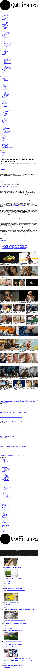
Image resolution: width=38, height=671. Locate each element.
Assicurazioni (6, 57)
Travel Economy (6, 94)
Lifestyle (3, 26)
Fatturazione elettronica (5, 525)
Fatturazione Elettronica (7, 60)
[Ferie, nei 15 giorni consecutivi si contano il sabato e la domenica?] (20, 590)
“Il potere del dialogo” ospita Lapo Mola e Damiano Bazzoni (9, 427)
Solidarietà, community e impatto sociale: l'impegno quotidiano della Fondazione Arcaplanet (14, 431)
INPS (3, 506)
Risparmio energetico (7, 45)
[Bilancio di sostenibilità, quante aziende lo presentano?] (20, 628)
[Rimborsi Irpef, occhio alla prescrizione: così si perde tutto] (20, 621)
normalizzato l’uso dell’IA (19, 214)
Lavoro (3, 85)
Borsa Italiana (6, 47)
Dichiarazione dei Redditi (8, 59)
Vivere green (6, 46)
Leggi (5, 18)
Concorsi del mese (5, 146)
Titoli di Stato (6, 51)
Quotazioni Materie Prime (8, 68)
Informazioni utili (4, 467)
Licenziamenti (4, 517)
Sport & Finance (4, 30)
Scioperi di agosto (5, 144)
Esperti (3, 73)
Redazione (3, 500)
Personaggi (3, 35)
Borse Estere (6, 52)
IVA (2, 516)
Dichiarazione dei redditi (6, 505)
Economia (3, 12)
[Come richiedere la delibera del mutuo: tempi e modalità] (20, 663)
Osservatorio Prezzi (5, 103)
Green (3, 39)
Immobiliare (4, 24)
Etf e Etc (5, 48)
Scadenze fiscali (4, 145)
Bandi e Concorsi (6, 21)
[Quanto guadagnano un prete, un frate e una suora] (20, 562)
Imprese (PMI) (6, 15)
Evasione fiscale (6, 465)
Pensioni (3, 19)
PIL (2, 524)
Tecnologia (3, 69)
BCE (3, 520)
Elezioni (5, 37)
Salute (3, 72)
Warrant (5, 50)
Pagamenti (3, 507)
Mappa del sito (11, 545)
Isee (2, 526)
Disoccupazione (6, 477)
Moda (5, 28)
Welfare (3, 512)
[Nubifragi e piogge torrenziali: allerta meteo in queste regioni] (20, 615)
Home (3, 154)
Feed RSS (15, 545)
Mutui (5, 61)
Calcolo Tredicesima (7, 65)
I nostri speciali (4, 120)
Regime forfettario (7, 466)
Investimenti (6, 14)
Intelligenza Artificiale (7, 71)
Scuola (3, 508)
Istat (2, 523)
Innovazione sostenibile (7, 43)
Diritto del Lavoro (7, 22)
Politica (3, 36)
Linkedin (3, 172)
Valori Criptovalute (7, 67)
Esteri (3, 38)
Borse (3, 112)
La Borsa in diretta (5, 143)
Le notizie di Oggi (5, 531)
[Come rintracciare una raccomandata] (20, 597)
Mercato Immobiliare (5, 479)
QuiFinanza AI (4, 23)
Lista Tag (3, 532)
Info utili (3, 31)
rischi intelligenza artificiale (14, 186)
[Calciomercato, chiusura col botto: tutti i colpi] (20, 636)
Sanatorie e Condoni (5, 514)
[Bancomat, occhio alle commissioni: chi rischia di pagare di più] (20, 660)
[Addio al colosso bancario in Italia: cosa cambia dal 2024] (20, 586)
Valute (5, 53)
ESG (4, 41)
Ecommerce (4, 510)
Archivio (18, 545)
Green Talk (5, 42)
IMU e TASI (4, 522)
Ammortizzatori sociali (5, 515)
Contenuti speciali (3, 545)
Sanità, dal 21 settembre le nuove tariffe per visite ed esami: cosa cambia (11, 417)
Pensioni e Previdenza (7, 63)
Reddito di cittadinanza (5, 509)
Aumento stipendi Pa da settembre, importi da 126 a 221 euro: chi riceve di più (12, 455)
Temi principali (4, 530)
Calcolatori (3, 129)
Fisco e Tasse (4, 16)
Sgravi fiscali (4, 511)
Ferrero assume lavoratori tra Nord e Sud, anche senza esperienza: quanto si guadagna (13, 441)
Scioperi (5, 34)
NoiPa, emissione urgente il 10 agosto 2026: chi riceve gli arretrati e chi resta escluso (13, 446)
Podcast (3, 121)
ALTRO (1, 76)
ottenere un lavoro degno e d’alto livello (17, 205)
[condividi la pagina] (1, 181)
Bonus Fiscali (6, 17)
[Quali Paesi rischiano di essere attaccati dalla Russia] (20, 625)
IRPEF (3, 518)
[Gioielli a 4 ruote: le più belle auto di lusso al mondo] (20, 642)
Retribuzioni (6, 476)
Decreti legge (4, 504)
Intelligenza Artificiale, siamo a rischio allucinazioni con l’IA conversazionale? (14, 246)
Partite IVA (5, 478)
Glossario (3, 54)
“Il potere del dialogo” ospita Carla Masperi (7, 436)
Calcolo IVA (6, 130)
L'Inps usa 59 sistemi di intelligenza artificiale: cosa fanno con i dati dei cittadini (14, 245)
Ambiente (5, 40)
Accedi (1, 11)
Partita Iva (5, 62)
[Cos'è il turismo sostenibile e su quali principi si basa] (20, 573)
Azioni (5, 49)
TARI (3, 529)
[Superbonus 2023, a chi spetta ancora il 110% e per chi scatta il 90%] (20, 667)
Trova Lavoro (6, 86)
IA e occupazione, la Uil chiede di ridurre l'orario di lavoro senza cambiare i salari (14, 247)
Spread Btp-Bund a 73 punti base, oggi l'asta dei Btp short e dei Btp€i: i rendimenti (13, 421)
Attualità (3, 138)
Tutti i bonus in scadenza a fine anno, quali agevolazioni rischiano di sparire (14, 248)
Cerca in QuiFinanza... (3, 544)
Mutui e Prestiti (6, 25)
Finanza (5, 13)
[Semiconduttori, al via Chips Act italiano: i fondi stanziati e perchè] (20, 583)
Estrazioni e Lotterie (7, 32)
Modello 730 (4, 528)
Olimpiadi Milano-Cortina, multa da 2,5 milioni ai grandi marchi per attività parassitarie (13, 412)
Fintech (5, 70)
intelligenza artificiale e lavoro (5, 186)
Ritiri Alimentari (6, 33)
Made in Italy (4, 513)
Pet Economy (6, 95)
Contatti (3, 74)
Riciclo (5, 44)
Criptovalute (6, 58)
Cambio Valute (6, 66)
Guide (3, 56)
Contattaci (7, 545)
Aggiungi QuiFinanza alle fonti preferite (8, 147)
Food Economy (6, 27)
